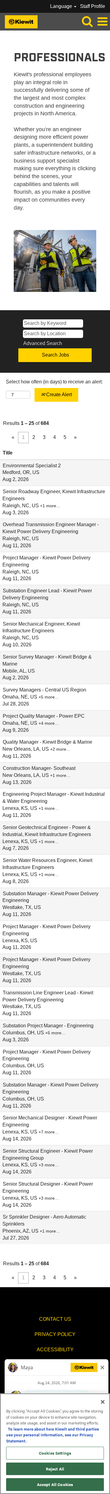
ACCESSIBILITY (55, 1349)
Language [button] (61, 6)
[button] (102, 22)
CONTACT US (55, 1319)
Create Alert (58, 394)
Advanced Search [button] (42, 343)
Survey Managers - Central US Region (44, 689)
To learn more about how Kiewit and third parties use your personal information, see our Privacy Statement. (52, 1435)
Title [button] (8, 452)
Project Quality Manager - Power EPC (44, 716)
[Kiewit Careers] (19, 21)
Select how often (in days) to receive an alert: (54, 381)
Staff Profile (92, 6)
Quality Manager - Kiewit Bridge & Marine (47, 742)
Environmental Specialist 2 (32, 465)
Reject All (55, 1469)
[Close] (102, 1402)
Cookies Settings (55, 1453)
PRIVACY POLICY (55, 1334)
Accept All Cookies (55, 1484)
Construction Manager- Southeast (39, 768)
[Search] (87, 21)
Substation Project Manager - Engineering (48, 1025)
